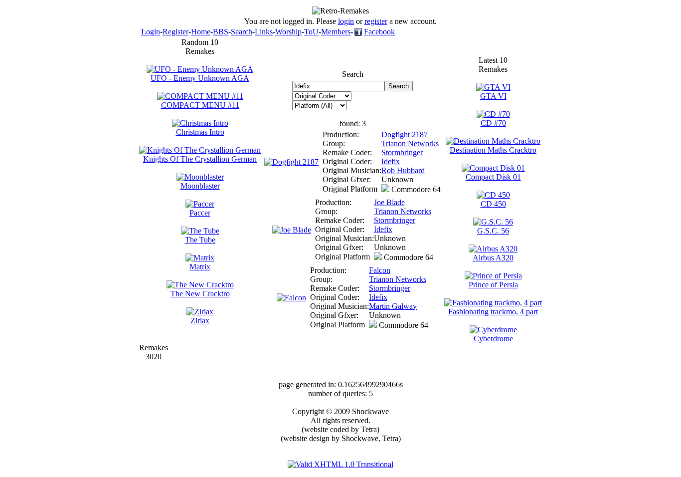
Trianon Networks (410, 143)
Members (335, 31)
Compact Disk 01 (493, 177)
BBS (220, 31)
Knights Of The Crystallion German (200, 159)
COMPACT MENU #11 (200, 105)
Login (150, 31)
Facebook (379, 31)
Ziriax (199, 320)
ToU (311, 31)
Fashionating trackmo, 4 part (493, 311)
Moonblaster (200, 186)
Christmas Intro (200, 132)
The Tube (200, 240)
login (346, 21)
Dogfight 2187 (404, 134)
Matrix (199, 266)
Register (175, 31)
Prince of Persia (493, 284)
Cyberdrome (493, 338)
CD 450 (493, 204)
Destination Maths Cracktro (493, 150)
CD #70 (493, 123)
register (375, 21)
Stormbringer (402, 152)
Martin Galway (393, 306)
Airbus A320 (493, 257)
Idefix (390, 161)
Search (241, 31)
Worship (288, 31)
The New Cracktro (200, 293)
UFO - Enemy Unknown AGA (200, 78)
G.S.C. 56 (493, 231)
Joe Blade (389, 202)
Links (264, 31)
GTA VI (493, 96)
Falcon (379, 270)
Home (200, 31)
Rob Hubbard (403, 170)
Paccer (199, 213)
